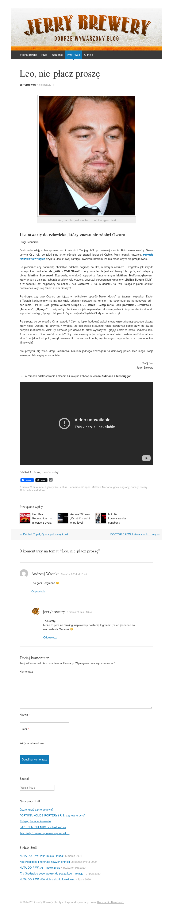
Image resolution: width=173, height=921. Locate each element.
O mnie (88, 55)
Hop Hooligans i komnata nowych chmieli (45, 862)
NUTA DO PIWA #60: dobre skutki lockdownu (47, 879)
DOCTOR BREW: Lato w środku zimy (135, 534)
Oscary (134, 487)
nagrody (124, 487)
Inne (41, 487)
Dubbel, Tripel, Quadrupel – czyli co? (44, 534)
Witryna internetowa (32, 743)
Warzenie (57, 55)
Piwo (44, 55)
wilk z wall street (36, 490)
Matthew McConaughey (105, 487)
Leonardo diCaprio (80, 487)
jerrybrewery (54, 611)
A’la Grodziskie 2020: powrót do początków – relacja (51, 873)
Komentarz (26, 671)
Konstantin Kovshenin (110, 902)
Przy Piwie (73, 55)
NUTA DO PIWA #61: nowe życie (40, 867)
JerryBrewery (28, 84)
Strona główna (28, 55)
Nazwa (25, 715)
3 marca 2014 (46, 84)
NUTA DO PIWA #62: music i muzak (42, 856)
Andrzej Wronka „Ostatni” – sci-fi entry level (80, 518)
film (56, 487)
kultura (64, 487)
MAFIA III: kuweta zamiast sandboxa (117, 518)
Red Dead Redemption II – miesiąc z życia (42, 518)
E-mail (24, 729)
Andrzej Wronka (45, 573)
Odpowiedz (38, 591)
